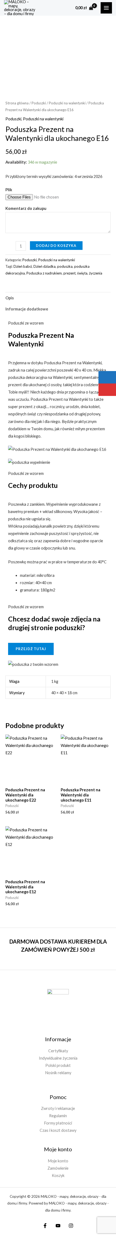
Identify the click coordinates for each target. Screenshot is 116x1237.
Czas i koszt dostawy (58, 1130)
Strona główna (17, 103)
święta (82, 273)
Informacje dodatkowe (26, 309)
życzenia (95, 273)
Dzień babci (22, 266)
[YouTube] (58, 1225)
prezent (69, 273)
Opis (9, 298)
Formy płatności (58, 1123)
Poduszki (39, 103)
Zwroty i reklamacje (58, 1108)
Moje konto (58, 1161)
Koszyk (58, 1175)
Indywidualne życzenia (58, 1058)
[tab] (58, 297)
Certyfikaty (58, 1051)
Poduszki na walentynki (67, 103)
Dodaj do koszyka (56, 245)
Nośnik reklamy (58, 1072)
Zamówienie (58, 1168)
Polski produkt (58, 1065)
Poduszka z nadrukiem (44, 273)
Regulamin (58, 1115)
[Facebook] (45, 1225)
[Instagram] (71, 1225)
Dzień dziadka (44, 266)
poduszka (65, 266)
